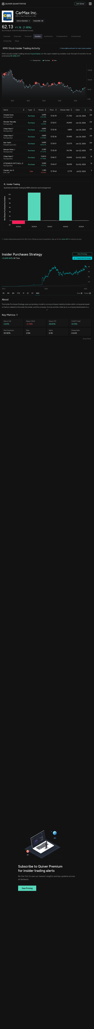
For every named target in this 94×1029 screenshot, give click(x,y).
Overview (6, 36)
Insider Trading (13, 184)
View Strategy (82, 254)
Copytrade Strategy (83, 258)
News (17, 41)
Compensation (62, 36)
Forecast (28, 36)
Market (86, 293)
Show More (87, 339)
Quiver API (65, 239)
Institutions (48, 36)
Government (76, 36)
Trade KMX (36, 21)
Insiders (38, 36)
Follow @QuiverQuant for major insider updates (76, 48)
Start (78, 293)
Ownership (7, 41)
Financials (17, 36)
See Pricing (27, 888)
